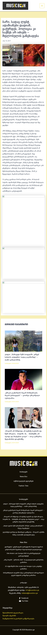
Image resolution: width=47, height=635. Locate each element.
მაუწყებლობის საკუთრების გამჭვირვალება (18, 619)
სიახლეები (8, 363)
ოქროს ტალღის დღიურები (24, 481)
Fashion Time (23, 486)
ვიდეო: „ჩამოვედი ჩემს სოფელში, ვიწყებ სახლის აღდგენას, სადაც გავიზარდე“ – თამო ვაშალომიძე (22, 357)
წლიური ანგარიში (9, 616)
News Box (23, 476)
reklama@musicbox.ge (30, 593)
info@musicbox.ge (32, 590)
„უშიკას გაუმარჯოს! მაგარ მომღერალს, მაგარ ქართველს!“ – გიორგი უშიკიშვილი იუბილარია (22, 395)
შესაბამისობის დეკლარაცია (13, 613)
